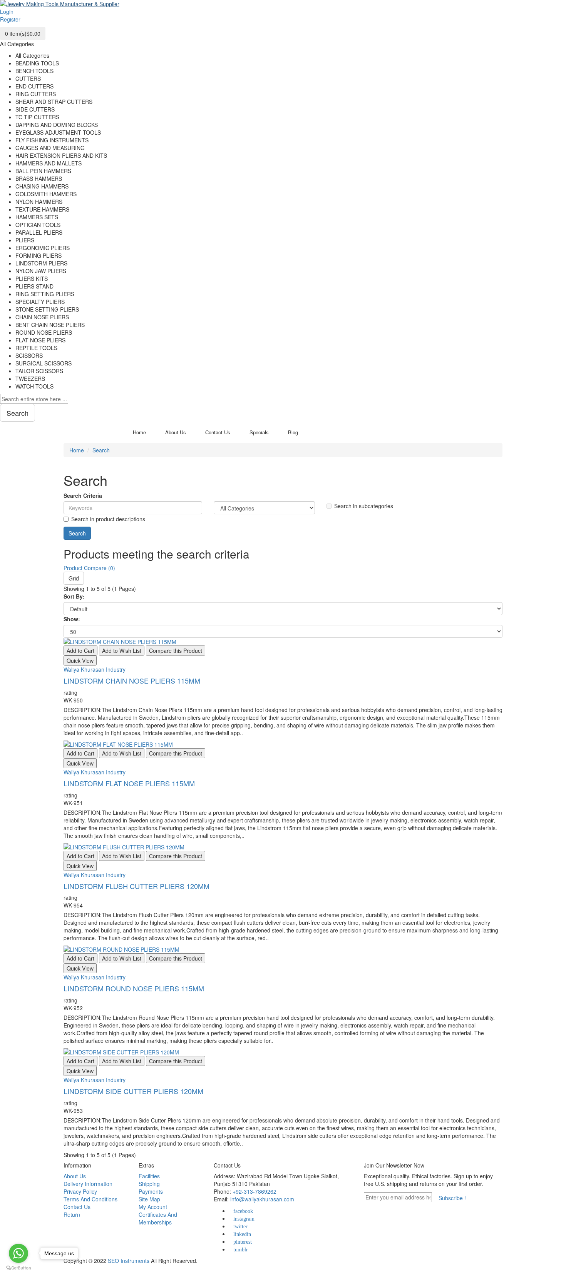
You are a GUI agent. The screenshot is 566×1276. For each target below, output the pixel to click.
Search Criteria (83, 495)
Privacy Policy (80, 1191)
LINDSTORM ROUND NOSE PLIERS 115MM (134, 988)
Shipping (149, 1184)
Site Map (149, 1199)
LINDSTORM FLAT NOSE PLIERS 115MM (129, 783)
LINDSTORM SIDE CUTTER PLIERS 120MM (133, 1091)
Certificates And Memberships (158, 1218)
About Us (75, 1176)
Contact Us (77, 1207)
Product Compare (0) (89, 568)
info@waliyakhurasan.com (262, 1199)
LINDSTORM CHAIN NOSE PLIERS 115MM (132, 681)
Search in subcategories (363, 506)
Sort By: (74, 596)
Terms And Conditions (90, 1199)
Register (10, 19)
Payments (151, 1191)
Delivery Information (88, 1184)
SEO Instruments (128, 1260)
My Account (153, 1207)
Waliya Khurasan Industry (95, 669)
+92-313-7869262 (254, 1191)
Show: (72, 619)
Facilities (149, 1176)
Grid (74, 578)
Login (6, 11)
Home (76, 450)
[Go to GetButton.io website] (18, 1268)
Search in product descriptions (108, 519)
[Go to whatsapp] (18, 1253)
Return (72, 1214)
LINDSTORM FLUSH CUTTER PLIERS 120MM (136, 886)
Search (101, 450)
